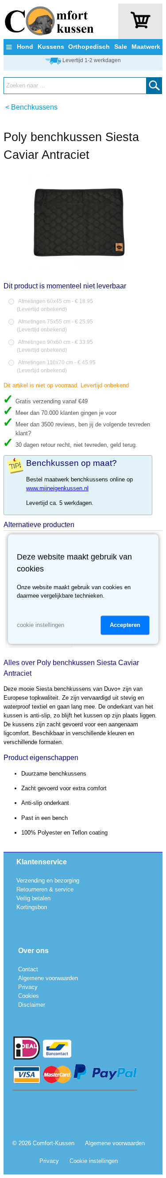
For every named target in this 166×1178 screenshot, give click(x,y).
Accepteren (125, 625)
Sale (120, 46)
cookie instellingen (40, 625)
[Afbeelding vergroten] (79, 270)
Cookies (28, 996)
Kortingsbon (31, 907)
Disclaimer (31, 1004)
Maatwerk (145, 46)
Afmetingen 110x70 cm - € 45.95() (56, 366)
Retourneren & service (44, 889)
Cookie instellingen (93, 1161)
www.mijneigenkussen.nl (57, 488)
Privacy (28, 987)
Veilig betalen (33, 898)
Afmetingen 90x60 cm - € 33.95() (55, 346)
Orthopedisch (89, 46)
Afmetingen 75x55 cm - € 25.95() (55, 326)
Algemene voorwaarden (48, 978)
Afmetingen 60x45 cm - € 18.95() (55, 305)
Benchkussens (34, 107)
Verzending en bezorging (47, 880)
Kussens (51, 46)
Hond (25, 46)
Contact (28, 969)
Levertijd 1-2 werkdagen (91, 60)
